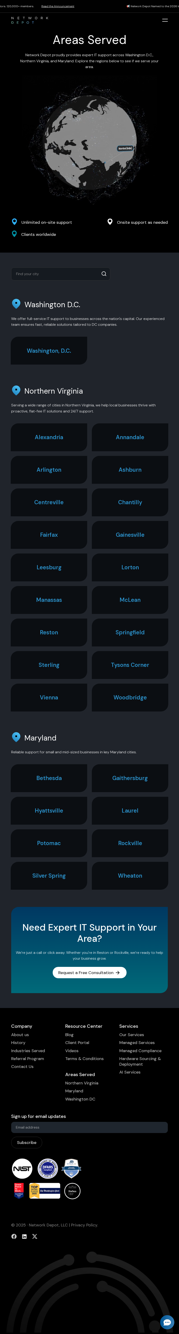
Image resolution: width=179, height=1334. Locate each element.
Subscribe (26, 1142)
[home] (29, 20)
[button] (165, 20)
